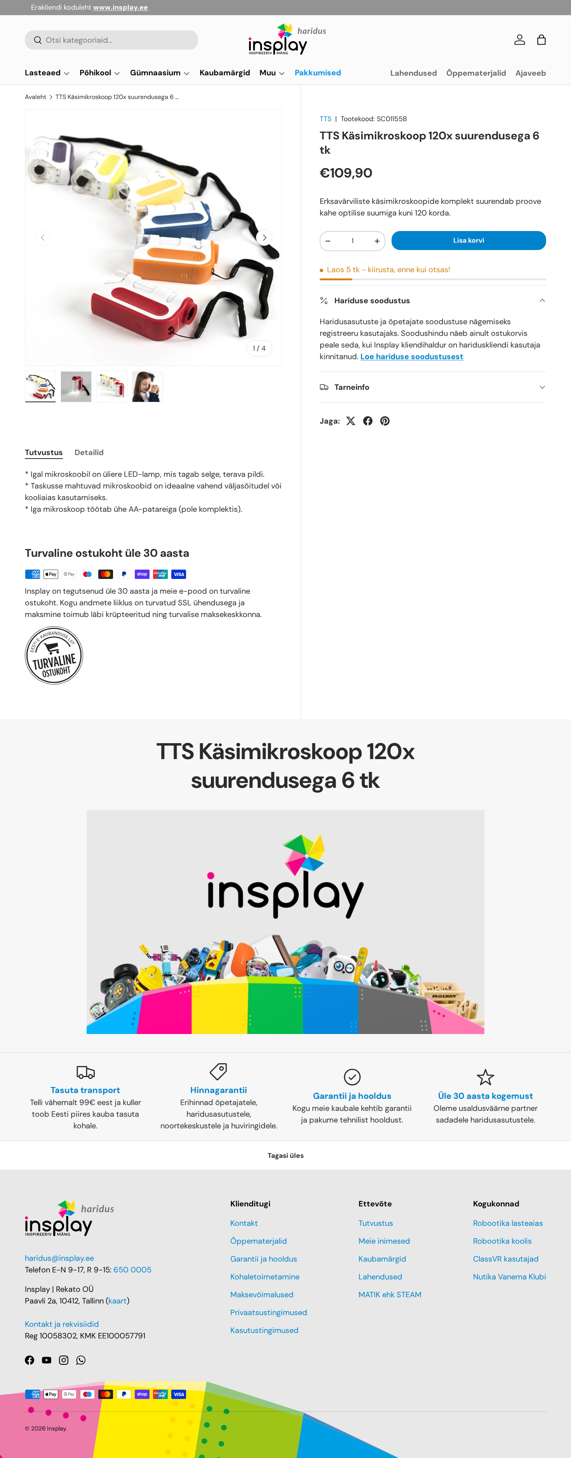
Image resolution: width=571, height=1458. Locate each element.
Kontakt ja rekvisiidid (62, 1324)
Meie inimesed (384, 1241)
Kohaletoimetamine (264, 1277)
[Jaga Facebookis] (367, 420)
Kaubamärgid (225, 73)
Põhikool (95, 73)
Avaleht (35, 97)
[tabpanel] (153, 491)
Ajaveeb (530, 73)
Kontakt (244, 1223)
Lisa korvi (468, 240)
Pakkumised (318, 73)
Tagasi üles (286, 1155)
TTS (325, 119)
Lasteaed (43, 73)
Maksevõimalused (262, 1294)
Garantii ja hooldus (263, 1259)
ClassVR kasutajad (506, 1259)
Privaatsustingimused (268, 1312)
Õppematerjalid (476, 73)
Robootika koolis (502, 1241)
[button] (541, 39)
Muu (267, 73)
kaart (117, 1301)
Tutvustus (376, 1223)
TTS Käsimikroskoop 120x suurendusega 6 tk (118, 97)
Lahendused (413, 73)
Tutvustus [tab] (44, 452)
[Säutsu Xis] (350, 420)
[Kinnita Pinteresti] (384, 420)
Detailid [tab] (89, 452)
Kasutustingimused (264, 1330)
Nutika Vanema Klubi (509, 1277)
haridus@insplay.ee (59, 1258)
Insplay (56, 1428)
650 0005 (132, 1270)
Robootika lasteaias (508, 1223)
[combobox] (111, 40)
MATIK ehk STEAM (390, 1294)
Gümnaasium (155, 73)
